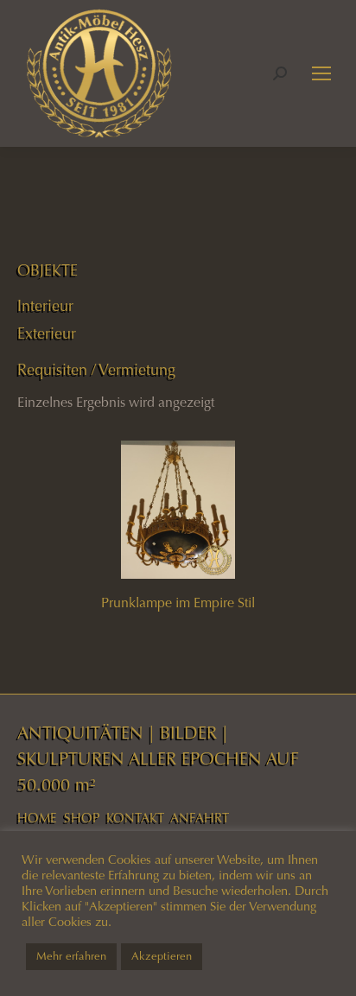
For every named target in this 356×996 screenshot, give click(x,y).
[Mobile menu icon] (321, 73)
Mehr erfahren (71, 956)
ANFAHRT (199, 818)
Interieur (45, 305)
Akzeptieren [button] (161, 956)
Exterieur (46, 333)
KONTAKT (135, 818)
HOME (37, 818)
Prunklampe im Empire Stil (178, 602)
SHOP (81, 818)
